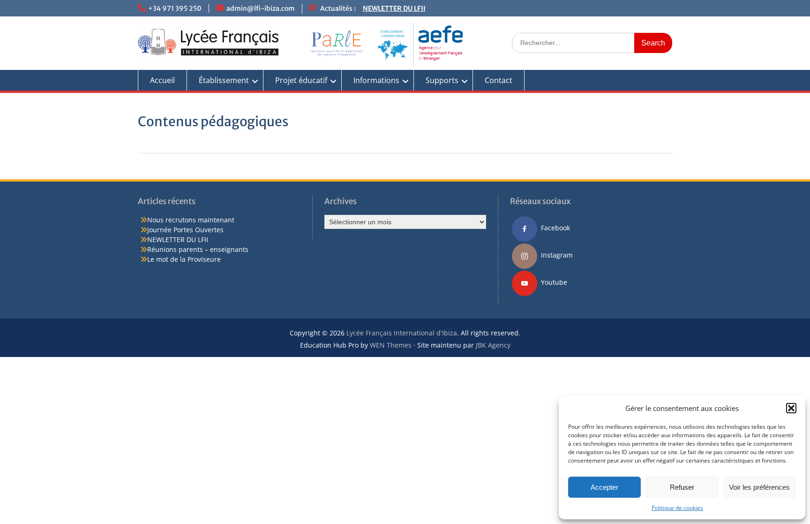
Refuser (682, 487)
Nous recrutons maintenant (190, 219)
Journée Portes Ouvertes (185, 229)
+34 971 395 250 (175, 8)
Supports (442, 80)
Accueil (162, 80)
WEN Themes (391, 345)
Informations (376, 80)
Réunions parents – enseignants (197, 249)
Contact (498, 80)
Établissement (224, 80)
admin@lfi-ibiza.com (260, 8)
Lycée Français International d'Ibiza (401, 332)
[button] (791, 408)
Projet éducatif (301, 80)
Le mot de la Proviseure (184, 259)
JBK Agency (493, 345)
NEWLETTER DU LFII (394, 8)
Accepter (604, 487)
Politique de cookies (677, 508)
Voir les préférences (759, 487)
